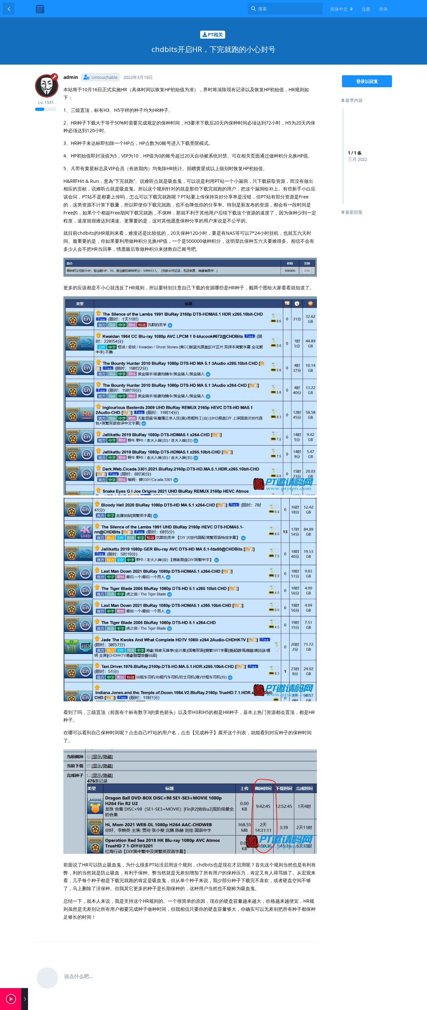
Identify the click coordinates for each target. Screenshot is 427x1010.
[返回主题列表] (9, 9)
